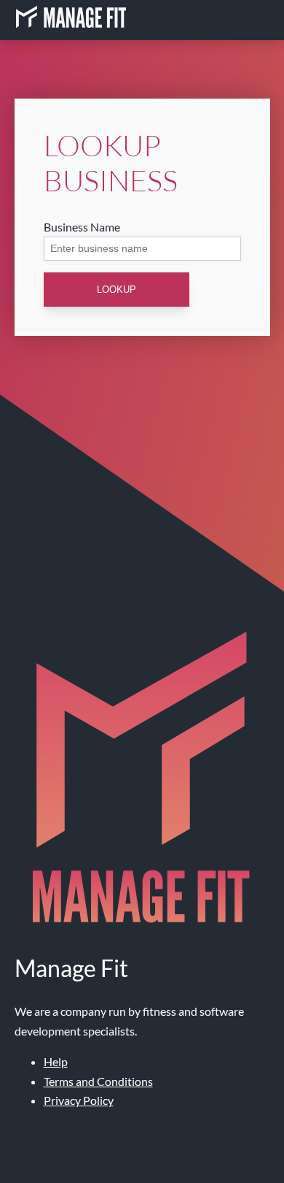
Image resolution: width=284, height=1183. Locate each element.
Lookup (116, 289)
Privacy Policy (79, 1100)
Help (56, 1061)
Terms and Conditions (98, 1081)
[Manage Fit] (71, 20)
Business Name (82, 227)
